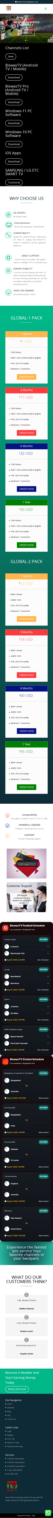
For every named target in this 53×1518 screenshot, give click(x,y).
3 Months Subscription (16, 1462)
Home (9, 1404)
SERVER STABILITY (22, 268)
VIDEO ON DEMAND (23, 290)
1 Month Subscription (15, 1458)
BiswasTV (26, 32)
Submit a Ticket (13, 1442)
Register (10, 1435)
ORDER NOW (26, 377)
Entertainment (22, 222)
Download (14, 77)
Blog (9, 1411)
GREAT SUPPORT (30, 255)
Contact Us (11, 1419)
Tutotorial (14, 182)
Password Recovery (15, 1446)
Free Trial (11, 1439)
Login (9, 1431)
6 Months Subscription (16, 1466)
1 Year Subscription (14, 1470)
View (10, 56)
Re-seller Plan (12, 1474)
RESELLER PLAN (17, 1389)
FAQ (8, 1415)
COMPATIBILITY (21, 233)
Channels (10, 1407)
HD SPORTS (19, 212)
